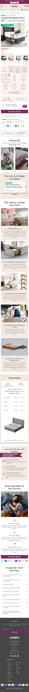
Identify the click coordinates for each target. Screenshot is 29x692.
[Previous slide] (2, 159)
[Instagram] (18, 656)
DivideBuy (9, 681)
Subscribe (14, 632)
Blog (17, 664)
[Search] (25, 6)
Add (25, 106)
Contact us (18, 662)
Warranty (9, 666)
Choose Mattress (20, 98)
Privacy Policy (10, 676)
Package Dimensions (21, 384)
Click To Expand (15, 43)
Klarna (8, 678)
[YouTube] (14, 656)
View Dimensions (14, 92)
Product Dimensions (8, 384)
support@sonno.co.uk (14, 650)
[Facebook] (11, 656)
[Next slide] (27, 159)
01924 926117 (14, 648)
